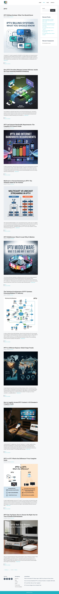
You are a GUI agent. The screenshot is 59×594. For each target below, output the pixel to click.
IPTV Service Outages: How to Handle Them (32, 585)
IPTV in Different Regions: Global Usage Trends (19, 348)
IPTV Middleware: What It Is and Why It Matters (19, 237)
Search (43, 8)
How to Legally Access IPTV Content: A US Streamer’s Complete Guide (21, 403)
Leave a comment (7, 63)
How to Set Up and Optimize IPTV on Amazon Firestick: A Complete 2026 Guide (48, 25)
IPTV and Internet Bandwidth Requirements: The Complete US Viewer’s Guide (19, 125)
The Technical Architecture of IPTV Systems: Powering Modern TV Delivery (18, 292)
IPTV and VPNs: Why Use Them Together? (32, 582)
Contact (52, 2)
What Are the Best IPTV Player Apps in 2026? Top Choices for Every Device (48, 20)
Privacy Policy (17, 585)
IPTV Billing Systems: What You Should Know (18, 15)
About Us (16, 578)
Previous (6, 569)
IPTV (44, 2)
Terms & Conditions (18, 586)
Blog (48, 2)
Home (40, 2)
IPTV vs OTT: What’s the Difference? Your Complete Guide (20, 459)
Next (16, 569)
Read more (6, 60)
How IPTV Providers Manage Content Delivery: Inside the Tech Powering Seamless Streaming (21, 70)
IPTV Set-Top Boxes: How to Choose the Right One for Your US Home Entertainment (20, 515)
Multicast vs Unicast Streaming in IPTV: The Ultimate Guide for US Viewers (18, 181)
